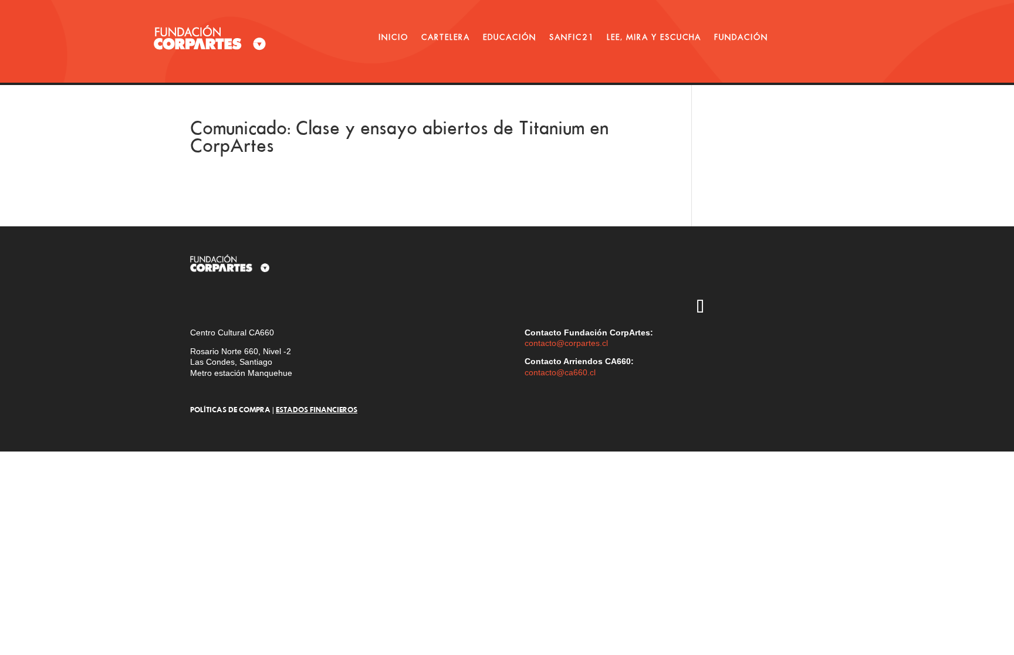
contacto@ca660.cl (560, 372)
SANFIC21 (571, 37)
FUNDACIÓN (741, 37)
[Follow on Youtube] (768, 274)
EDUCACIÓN (509, 37)
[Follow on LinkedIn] (734, 308)
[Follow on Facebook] (802, 274)
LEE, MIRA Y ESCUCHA (654, 37)
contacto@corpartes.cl (566, 343)
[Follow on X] (734, 274)
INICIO (393, 37)
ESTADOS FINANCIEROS (316, 409)
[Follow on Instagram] (700, 274)
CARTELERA (445, 37)
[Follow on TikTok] (700, 308)
